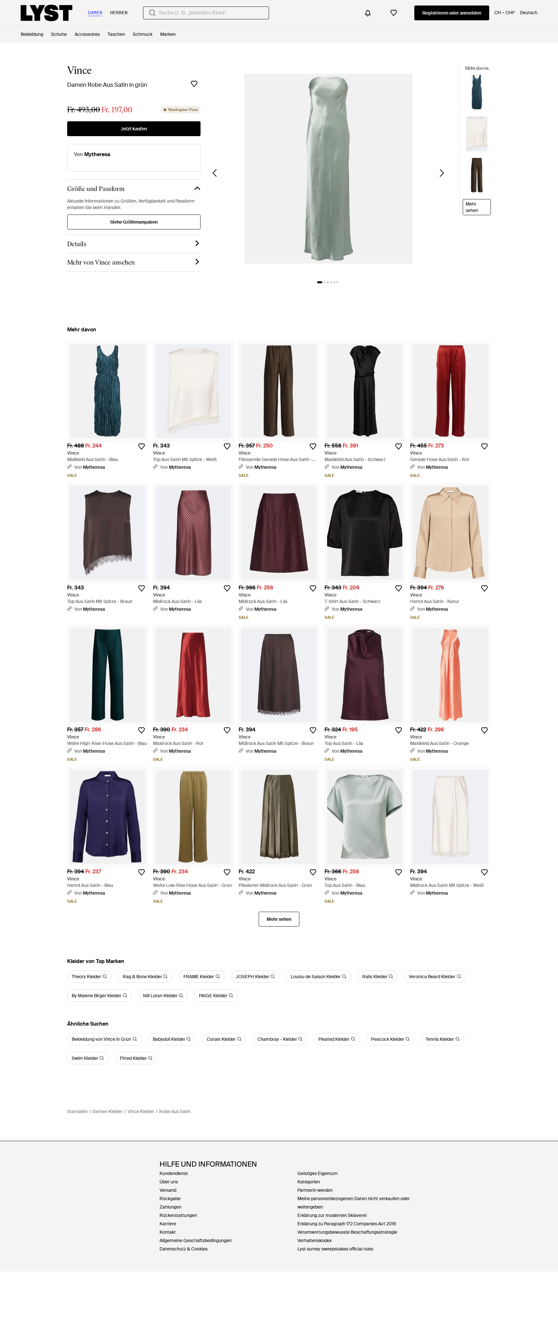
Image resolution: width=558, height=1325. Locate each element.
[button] (328, 169)
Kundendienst (174, 1173)
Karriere (168, 1224)
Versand (168, 1190)
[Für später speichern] (194, 83)
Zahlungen (170, 1207)
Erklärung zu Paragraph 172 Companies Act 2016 (346, 1224)
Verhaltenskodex (314, 1240)
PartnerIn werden (315, 1190)
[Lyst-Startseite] (46, 13)
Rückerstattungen (178, 1215)
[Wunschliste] (394, 13)
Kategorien (308, 1182)
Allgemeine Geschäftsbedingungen (196, 1240)
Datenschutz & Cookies (184, 1249)
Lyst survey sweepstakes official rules (335, 1249)
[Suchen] (152, 13)
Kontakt (168, 1232)
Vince (79, 70)
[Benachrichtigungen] (368, 13)
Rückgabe (170, 1198)
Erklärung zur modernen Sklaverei (332, 1215)
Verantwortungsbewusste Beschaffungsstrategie (347, 1232)
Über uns (169, 1182)
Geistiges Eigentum (317, 1173)
